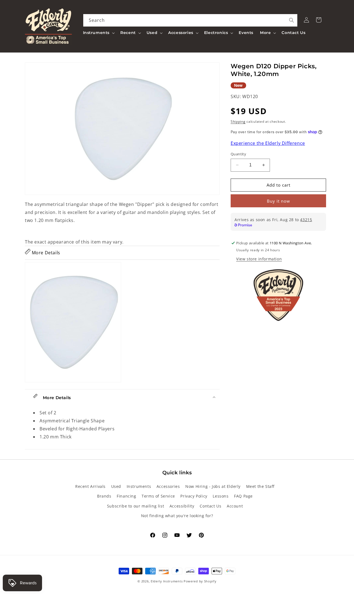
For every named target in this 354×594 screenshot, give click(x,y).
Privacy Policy (193, 496)
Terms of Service (158, 496)
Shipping (238, 121)
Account (235, 506)
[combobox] (190, 20)
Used (116, 486)
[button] (98, 32)
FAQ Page (243, 496)
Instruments (139, 486)
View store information (259, 258)
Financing (126, 496)
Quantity (238, 153)
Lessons (220, 496)
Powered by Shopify (200, 581)
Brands (104, 496)
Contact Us (210, 506)
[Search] (291, 20)
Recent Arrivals (90, 486)
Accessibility (182, 506)
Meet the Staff (260, 486)
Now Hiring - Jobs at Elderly (213, 486)
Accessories (168, 486)
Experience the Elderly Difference (268, 143)
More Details (45, 253)
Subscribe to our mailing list (135, 506)
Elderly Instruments (167, 581)
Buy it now (278, 201)
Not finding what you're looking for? (177, 515)
